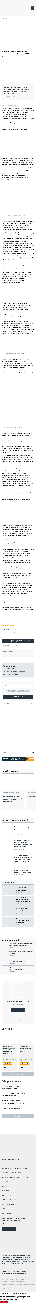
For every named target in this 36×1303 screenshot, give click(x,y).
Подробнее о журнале (18, 1019)
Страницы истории (9, 1200)
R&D (3, 646)
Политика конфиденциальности (13, 1282)
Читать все (18, 1116)
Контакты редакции (9, 1164)
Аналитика (6, 1191)
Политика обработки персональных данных (18, 1284)
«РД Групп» (10, 646)
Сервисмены (6, 1208)
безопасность (20, 646)
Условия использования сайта (13, 1279)
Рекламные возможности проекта (15, 1168)
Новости (5, 1182)
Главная (4, 18)
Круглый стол (7, 1213)
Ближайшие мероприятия (11, 1173)
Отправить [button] (4, 1302)
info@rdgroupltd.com (8, 627)
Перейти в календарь (18, 1074)
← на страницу (18, 641)
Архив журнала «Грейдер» (11, 1159)
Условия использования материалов (16, 1177)
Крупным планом (8, 1204)
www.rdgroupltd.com (8, 625)
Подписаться (18, 697)
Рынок (3, 35)
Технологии (6, 1195)
